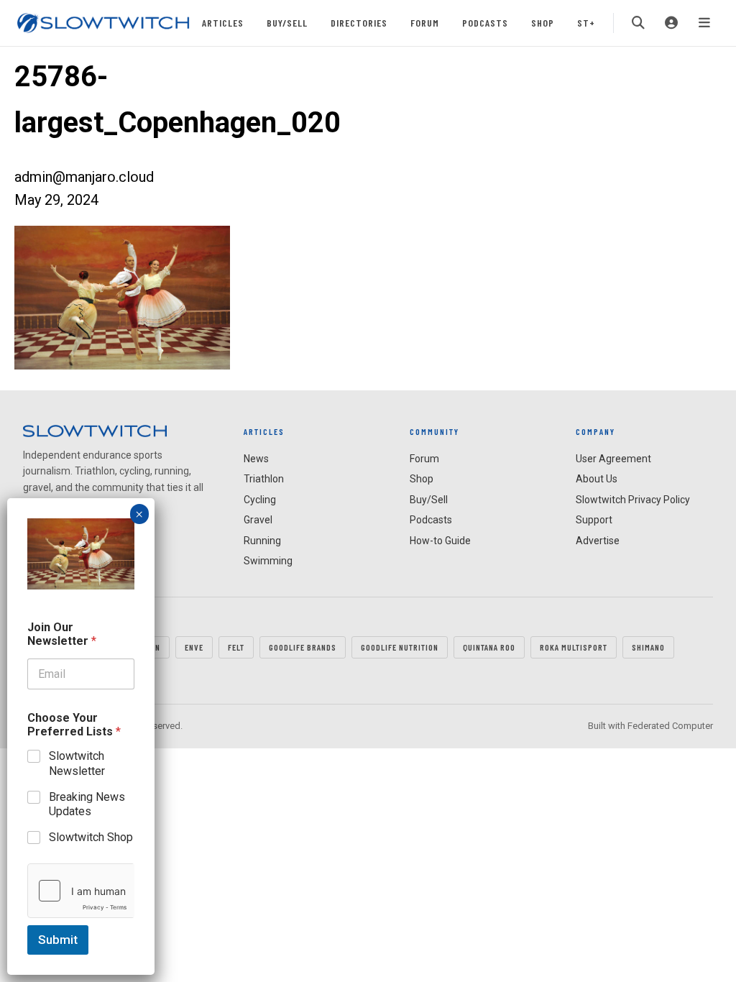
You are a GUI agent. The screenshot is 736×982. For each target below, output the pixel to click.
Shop (542, 23)
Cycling (260, 499)
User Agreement (613, 458)
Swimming (268, 560)
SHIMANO (648, 647)
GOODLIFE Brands (302, 647)
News (256, 458)
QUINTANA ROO (489, 647)
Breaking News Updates (87, 804)
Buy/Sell (287, 23)
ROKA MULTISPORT (573, 647)
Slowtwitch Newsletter (77, 763)
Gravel (258, 520)
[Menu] (704, 23)
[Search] (638, 23)
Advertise (598, 540)
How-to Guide (440, 540)
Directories (359, 23)
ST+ (586, 23)
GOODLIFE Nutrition (399, 647)
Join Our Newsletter (61, 634)
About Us (596, 479)
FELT (236, 647)
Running (262, 540)
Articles (223, 23)
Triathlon (264, 479)
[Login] (671, 23)
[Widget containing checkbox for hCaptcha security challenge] (80, 890)
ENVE (194, 647)
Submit (58, 939)
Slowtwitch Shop (91, 837)
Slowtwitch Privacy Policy (633, 499)
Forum (424, 23)
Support (594, 520)
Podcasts (485, 23)
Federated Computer (670, 725)
